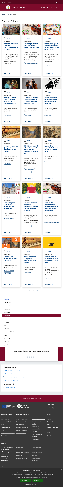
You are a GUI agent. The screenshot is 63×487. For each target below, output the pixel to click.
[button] (31, 484)
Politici (2, 430)
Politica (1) (6, 329)
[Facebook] (46, 7)
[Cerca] (60, 7)
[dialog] (31, 477)
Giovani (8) (6, 322)
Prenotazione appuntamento (20, 449)
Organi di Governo (5, 419)
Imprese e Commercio (22, 427)
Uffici (2, 425)
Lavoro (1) (6, 325)
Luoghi (49, 432)
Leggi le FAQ (19, 455)
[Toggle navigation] (3, 7)
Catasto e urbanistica (21, 430)
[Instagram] (50, 7)
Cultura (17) (7, 316)
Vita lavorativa (20, 425)
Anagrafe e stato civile (22, 419)
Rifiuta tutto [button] (37, 480)
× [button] (61, 469)
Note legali (34, 455)
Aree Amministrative (6, 422)
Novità (9, 14)
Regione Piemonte (7, 2)
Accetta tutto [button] (25, 480)
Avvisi (48, 425)
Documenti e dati (5, 436)
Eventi (49, 435)
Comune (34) (7, 312)
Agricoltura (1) (7, 303)
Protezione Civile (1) (9, 332)
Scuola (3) (6, 335)
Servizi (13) (7, 338)
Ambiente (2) (7, 306)
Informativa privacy (37, 452)
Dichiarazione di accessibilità (36, 459)
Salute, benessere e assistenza (37, 435)
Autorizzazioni (35, 439)
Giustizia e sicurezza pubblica (37, 423)
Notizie (8, 38)
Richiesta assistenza (21, 458)
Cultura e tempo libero (22, 422)
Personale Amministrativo (8, 433)
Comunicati (50, 422)
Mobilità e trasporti (21, 433)
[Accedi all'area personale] (56, 2)
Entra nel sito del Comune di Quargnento (31, 398)
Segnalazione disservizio (22, 452)
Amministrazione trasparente (36, 449)
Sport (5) (6, 345)
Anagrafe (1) (7, 309)
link (46, 477)
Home (3, 14)
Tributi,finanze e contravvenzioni (36, 428)
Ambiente (34, 432)
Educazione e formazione (38, 419)
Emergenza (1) (7, 319)
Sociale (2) (6, 342)
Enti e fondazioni (5, 427)
